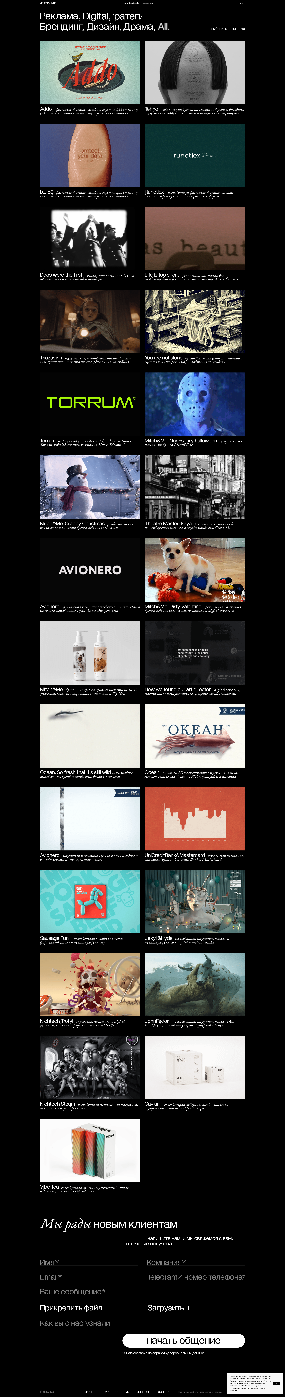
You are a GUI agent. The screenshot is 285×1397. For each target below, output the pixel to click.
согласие (140, 1353)
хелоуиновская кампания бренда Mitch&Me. (193, 442)
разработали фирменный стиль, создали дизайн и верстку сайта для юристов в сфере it (189, 194)
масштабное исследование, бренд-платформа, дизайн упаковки (86, 774)
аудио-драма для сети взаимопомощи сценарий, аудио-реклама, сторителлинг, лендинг (195, 359)
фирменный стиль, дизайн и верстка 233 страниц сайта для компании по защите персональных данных (89, 111)
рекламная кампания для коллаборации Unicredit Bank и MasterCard (194, 857)
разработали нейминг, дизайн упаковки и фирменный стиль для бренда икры (187, 1106)
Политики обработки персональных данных (246, 1381)
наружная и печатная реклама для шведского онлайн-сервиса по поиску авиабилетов (89, 857)
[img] (195, 72)
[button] (242, 3)
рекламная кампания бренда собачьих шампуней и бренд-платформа (87, 276)
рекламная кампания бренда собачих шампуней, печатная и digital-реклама (193, 608)
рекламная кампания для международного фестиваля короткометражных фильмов (192, 276)
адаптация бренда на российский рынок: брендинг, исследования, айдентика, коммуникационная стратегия (194, 111)
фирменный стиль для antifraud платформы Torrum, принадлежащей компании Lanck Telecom (86, 442)
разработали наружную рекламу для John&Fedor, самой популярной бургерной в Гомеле (190, 1023)
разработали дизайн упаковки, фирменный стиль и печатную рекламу (82, 940)
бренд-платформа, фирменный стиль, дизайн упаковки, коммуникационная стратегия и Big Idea (90, 691)
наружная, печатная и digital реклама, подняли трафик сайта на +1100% (82, 1023)
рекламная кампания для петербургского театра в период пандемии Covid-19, (191, 525)
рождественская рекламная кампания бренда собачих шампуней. (86, 525)
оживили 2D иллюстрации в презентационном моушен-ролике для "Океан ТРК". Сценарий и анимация (192, 774)
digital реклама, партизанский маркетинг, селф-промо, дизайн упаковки (192, 691)
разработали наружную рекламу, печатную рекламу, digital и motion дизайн (187, 940)
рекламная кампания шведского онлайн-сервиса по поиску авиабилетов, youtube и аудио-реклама (90, 608)
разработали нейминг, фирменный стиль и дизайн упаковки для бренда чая (84, 1188)
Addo (46, 109)
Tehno (151, 109)
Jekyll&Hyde (48, 3)
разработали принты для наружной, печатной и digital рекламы (89, 1106)
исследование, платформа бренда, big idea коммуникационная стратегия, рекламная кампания (86, 359)
